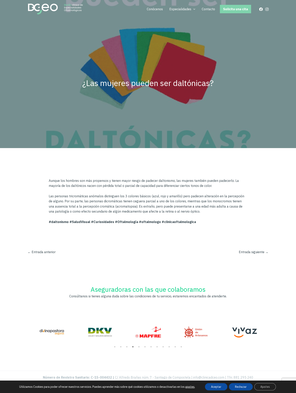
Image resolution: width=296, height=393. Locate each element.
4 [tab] (133, 347)
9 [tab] (163, 347)
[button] (193, 9)
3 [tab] (127, 347)
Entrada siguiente (253, 252)
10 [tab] (169, 347)
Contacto (208, 9)
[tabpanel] (51, 330)
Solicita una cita (235, 9)
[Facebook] (261, 9)
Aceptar (216, 387)
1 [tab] (115, 347)
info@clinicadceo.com (208, 377)
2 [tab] (121, 347)
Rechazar (241, 387)
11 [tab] (175, 347)
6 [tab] (145, 347)
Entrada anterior (42, 252)
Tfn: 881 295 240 (240, 377)
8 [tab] (157, 347)
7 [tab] (151, 347)
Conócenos (155, 9)
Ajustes (265, 387)
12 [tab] (181, 347)
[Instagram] (267, 9)
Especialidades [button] (180, 9)
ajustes (190, 387)
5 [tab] (139, 347)
